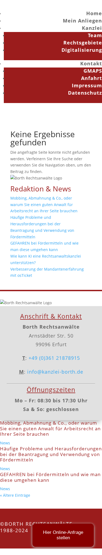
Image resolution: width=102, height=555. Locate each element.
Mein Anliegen (82, 20)
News (5, 442)
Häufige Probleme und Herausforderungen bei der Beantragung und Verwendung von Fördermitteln (51, 454)
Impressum (87, 85)
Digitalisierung (81, 50)
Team (95, 35)
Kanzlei (92, 28)
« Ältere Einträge (15, 495)
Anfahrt (91, 78)
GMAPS (93, 71)
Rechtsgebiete (82, 42)
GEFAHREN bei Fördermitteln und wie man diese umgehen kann (50, 477)
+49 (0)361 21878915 (54, 358)
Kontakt (91, 63)
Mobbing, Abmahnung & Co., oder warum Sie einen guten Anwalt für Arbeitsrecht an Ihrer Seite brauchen (44, 204)
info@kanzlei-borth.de (54, 371)
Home (94, 13)
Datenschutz (85, 92)
